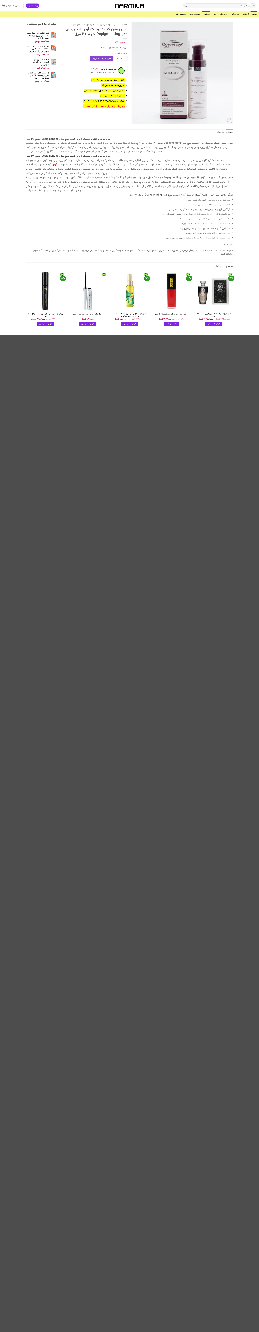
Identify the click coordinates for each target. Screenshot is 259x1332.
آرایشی (246, 14)
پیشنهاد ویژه (181, 14)
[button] (32, 6)
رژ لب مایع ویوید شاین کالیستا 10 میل (171, 314)
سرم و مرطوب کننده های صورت (83, 24)
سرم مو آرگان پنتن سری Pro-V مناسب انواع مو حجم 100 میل (129, 314)
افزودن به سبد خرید (102, 58)
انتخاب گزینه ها (171, 323)
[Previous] (233, 301)
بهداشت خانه (195, 14)
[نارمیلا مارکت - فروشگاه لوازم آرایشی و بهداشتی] (129, 6)
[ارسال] (185, 5)
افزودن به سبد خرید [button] (213, 323)
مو (215, 14)
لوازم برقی (223, 14)
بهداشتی (207, 14)
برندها (254, 14)
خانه (125, 24)
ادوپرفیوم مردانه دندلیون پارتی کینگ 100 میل (214, 314)
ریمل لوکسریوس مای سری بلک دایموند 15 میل (45, 314)
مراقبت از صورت (105, 24)
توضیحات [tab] (229, 132)
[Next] (26, 301)
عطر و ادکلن (235, 14)
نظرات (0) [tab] (220, 132)
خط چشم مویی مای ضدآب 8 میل (87, 314)
